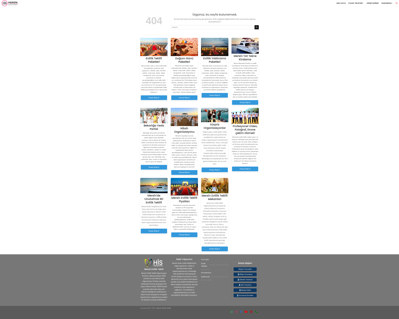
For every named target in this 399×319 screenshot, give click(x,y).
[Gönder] (257, 27)
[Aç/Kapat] (210, 265)
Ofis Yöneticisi (245, 285)
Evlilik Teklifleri (355, 3)
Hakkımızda (386, 3)
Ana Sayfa (341, 3)
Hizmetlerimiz (373, 3)
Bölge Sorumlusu (245, 274)
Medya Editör (246, 290)
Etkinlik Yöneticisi (246, 280)
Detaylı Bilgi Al (153, 98)
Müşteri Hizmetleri (245, 269)
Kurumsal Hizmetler (245, 295)
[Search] (396, 3)
